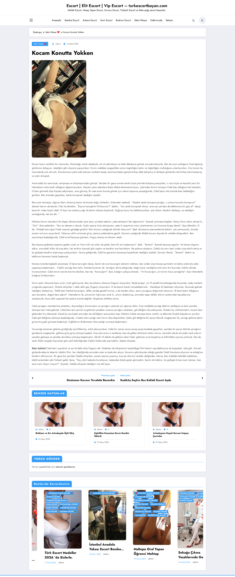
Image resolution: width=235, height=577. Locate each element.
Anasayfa (56, 20)
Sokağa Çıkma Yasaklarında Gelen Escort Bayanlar (136, 554)
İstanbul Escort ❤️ (131, 493)
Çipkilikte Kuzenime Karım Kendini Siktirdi (111, 435)
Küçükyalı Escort (86, 511)
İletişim (169, 20)
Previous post (108, 375)
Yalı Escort (84, 515)
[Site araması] (193, 20)
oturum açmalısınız (65, 467)
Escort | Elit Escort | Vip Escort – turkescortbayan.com (117, 6)
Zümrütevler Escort (100, 515)
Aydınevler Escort (87, 497)
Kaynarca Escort (131, 497)
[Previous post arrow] (33, 378)
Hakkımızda (156, 20)
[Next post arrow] (202, 378)
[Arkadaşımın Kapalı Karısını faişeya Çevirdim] (176, 414)
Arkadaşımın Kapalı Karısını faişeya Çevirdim (171, 435)
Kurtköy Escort (149, 497)
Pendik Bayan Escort (182, 547)
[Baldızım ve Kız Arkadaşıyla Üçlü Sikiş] (59, 414)
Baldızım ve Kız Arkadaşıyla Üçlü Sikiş (55, 433)
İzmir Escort (106, 20)
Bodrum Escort (123, 20)
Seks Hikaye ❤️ (40, 43)
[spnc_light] (202, 20)
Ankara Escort (90, 20)
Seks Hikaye (140, 20)
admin (58, 43)
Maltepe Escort (104, 511)
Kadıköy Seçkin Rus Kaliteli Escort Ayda (145, 380)
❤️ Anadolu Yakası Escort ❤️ (47, 493)
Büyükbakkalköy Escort (90, 500)
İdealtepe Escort (86, 508)
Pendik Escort (129, 500)
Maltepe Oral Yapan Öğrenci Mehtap (92, 551)
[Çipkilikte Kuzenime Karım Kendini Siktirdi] (117, 414)
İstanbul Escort (72, 20)
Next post (125, 375)
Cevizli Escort (85, 504)
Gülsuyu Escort (101, 504)
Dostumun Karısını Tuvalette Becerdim (91, 380)
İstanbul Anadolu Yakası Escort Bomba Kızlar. (48, 546)
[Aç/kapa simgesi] (31, 21)
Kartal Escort (149, 493)
